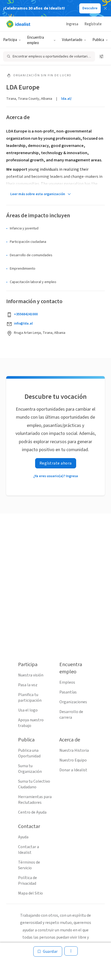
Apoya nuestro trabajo (31, 723)
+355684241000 (26, 314)
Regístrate (93, 24)
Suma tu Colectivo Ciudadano (34, 784)
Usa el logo (28, 710)
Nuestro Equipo (73, 760)
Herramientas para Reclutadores (35, 799)
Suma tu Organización (30, 768)
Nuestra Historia (74, 750)
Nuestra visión (30, 675)
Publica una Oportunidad (29, 753)
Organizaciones (73, 702)
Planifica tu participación (30, 697)
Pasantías (68, 692)
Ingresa (72, 24)
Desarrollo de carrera (71, 714)
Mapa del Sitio (30, 893)
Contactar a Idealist (28, 849)
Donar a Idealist (73, 770)
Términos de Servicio (29, 865)
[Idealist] (18, 24)
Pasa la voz (27, 685)
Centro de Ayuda (32, 812)
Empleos (67, 682)
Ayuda (23, 837)
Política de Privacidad (27, 880)
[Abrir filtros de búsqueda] (101, 56)
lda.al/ (66, 99)
